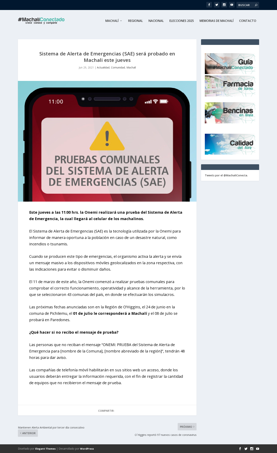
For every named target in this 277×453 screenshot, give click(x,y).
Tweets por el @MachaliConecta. (226, 175)
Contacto (247, 21)
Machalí (112, 21)
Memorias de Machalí (216, 21)
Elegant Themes (45, 448)
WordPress (87, 448)
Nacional (156, 21)
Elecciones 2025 (181, 21)
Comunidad (118, 67)
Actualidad (103, 67)
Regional (135, 21)
